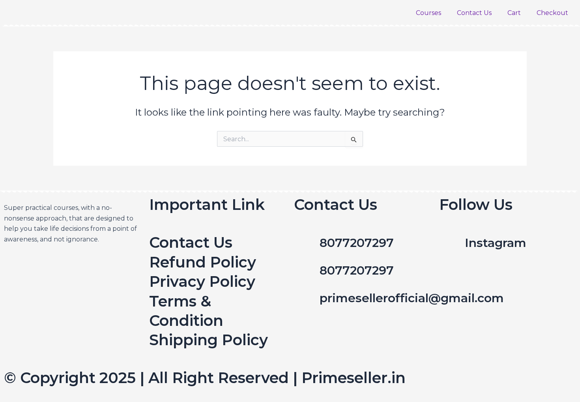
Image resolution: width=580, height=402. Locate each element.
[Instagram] (449, 242)
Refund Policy (202, 262)
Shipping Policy (208, 340)
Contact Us (474, 13)
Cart (514, 13)
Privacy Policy (202, 281)
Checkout (552, 13)
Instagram (495, 243)
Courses (428, 13)
